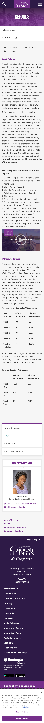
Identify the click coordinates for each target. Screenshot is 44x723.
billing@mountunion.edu (16, 507)
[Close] (41, 692)
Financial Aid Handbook (15, 527)
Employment (10, 608)
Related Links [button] (8, 30)
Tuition (4, 51)
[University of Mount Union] (22, 4)
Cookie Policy (24, 707)
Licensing (8, 618)
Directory (8, 603)
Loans (7, 523)
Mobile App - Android (13, 628)
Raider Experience (12, 638)
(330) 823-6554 (9, 504)
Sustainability (10, 647)
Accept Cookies (22, 718)
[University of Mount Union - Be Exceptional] (22, 553)
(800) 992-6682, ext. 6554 (27, 504)
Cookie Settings (22, 712)
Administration (11, 588)
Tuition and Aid (27, 47)
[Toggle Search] (4, 4)
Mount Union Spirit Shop (15, 652)
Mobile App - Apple (12, 633)
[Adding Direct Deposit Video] (21, 240)
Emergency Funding (13, 531)
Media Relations (11, 623)
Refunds (7, 435)
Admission (14, 47)
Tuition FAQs (9, 443)
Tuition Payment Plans (14, 451)
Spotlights (8, 643)
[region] (22, 706)
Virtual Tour (8, 37)
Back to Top (32, 539)
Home (4, 47)
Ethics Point (9, 613)
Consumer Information (14, 598)
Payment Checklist (12, 428)
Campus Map (10, 593)
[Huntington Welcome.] (14, 661)
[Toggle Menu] (40, 4)
